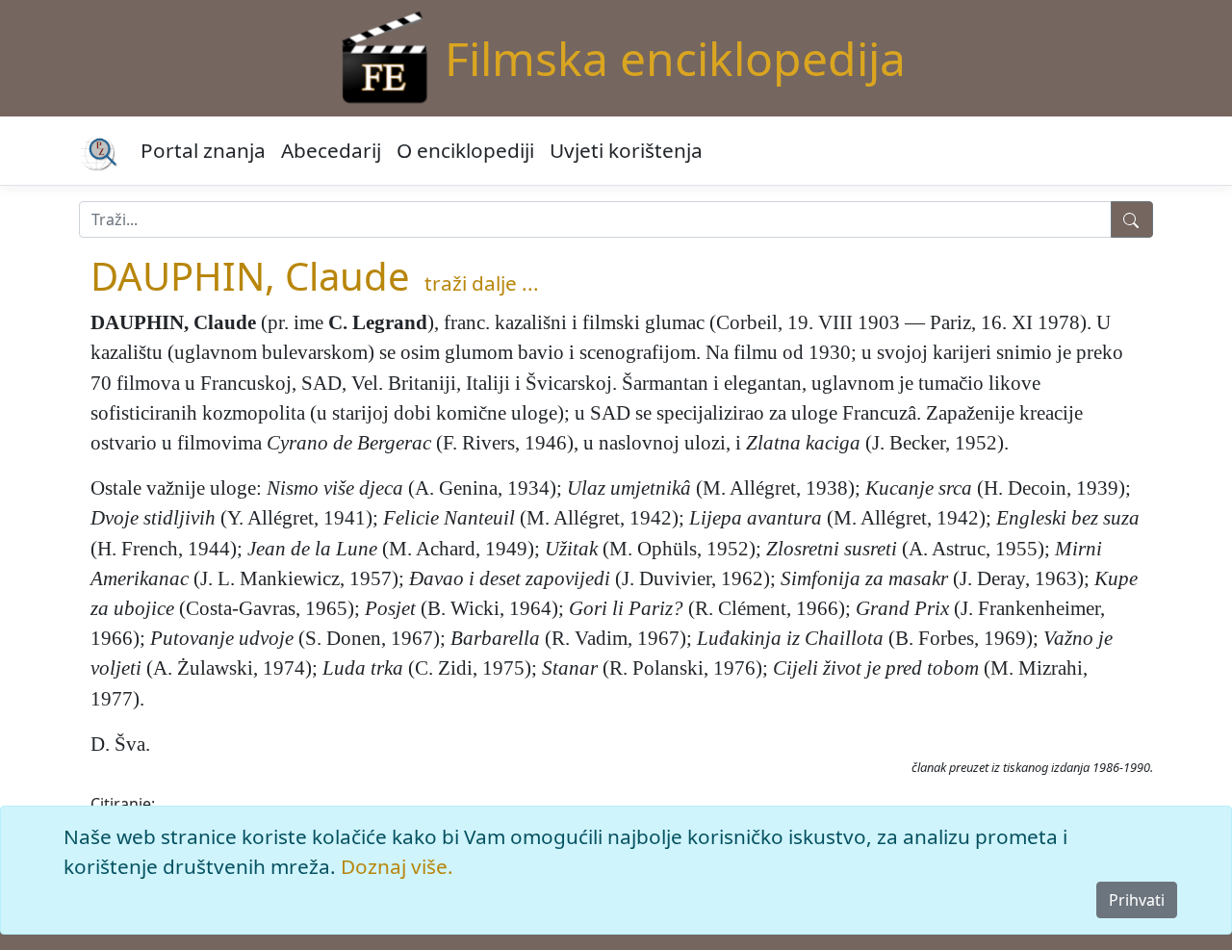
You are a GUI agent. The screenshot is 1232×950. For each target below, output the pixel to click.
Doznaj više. (397, 866)
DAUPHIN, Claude (250, 275)
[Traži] (1132, 219)
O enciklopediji (465, 150)
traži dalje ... (481, 283)
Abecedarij (331, 150)
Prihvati (1137, 900)
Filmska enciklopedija (675, 58)
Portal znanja (203, 150)
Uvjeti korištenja (626, 150)
